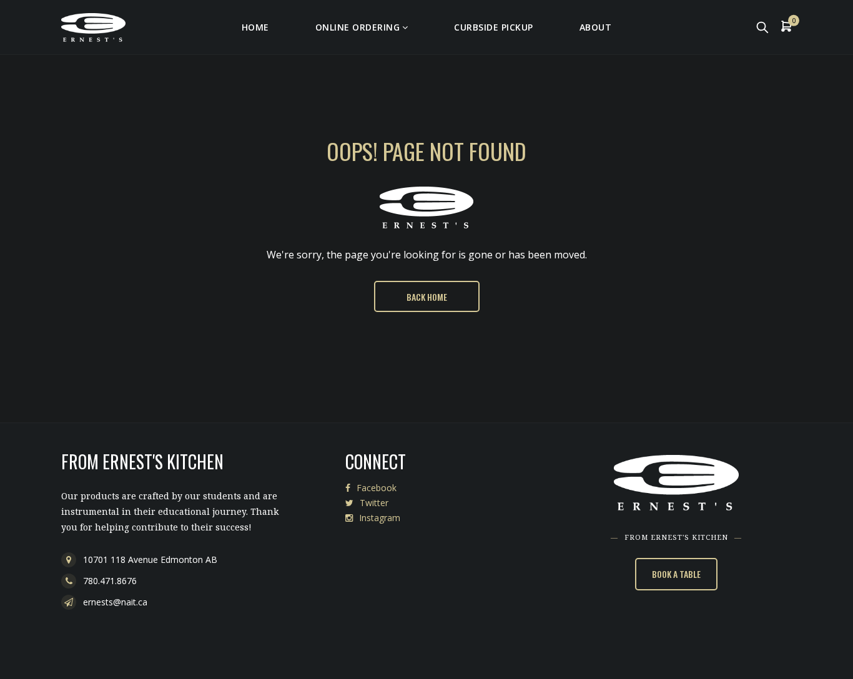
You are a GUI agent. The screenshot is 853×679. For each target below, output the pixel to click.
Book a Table (676, 573)
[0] (786, 27)
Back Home (427, 296)
